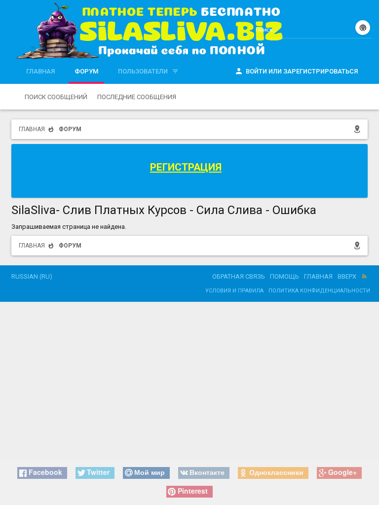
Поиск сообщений (56, 97)
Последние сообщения (136, 97)
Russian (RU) (31, 276)
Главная (40, 71)
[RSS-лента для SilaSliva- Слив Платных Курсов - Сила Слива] (364, 277)
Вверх (347, 276)
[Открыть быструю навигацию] (359, 129)
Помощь (284, 276)
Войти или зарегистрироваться (302, 71)
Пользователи (143, 71)
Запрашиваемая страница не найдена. (68, 226)
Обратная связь (238, 276)
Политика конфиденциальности (319, 291)
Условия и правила (234, 291)
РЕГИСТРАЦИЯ (186, 167)
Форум (86, 71)
